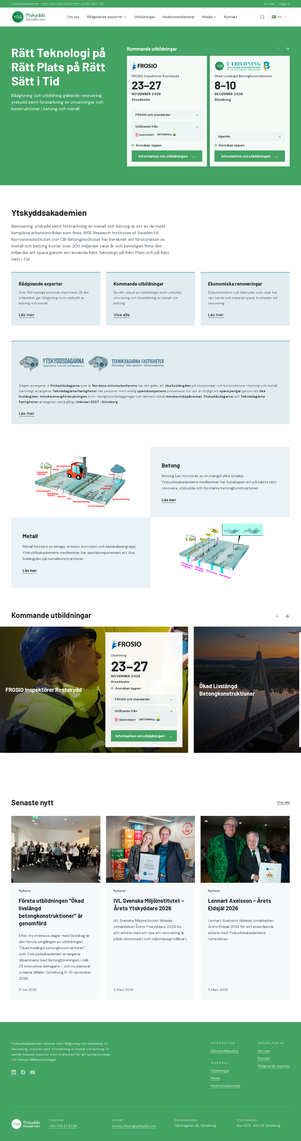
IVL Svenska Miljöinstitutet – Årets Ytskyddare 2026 (149, 904)
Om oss (73, 17)
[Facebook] (23, 1072)
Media (207, 17)
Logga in (284, 4)
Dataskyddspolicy (224, 1051)
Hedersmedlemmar (178, 17)
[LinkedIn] (13, 1072)
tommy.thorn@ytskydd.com (134, 1126)
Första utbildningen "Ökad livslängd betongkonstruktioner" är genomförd (51, 912)
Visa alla (122, 315)
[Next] (287, 48)
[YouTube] (32, 1072)
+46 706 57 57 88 (63, 1126)
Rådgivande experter (105, 17)
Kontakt (269, 4)
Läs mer (27, 315)
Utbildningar (144, 17)
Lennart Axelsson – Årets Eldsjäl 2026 (239, 904)
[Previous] (279, 48)
